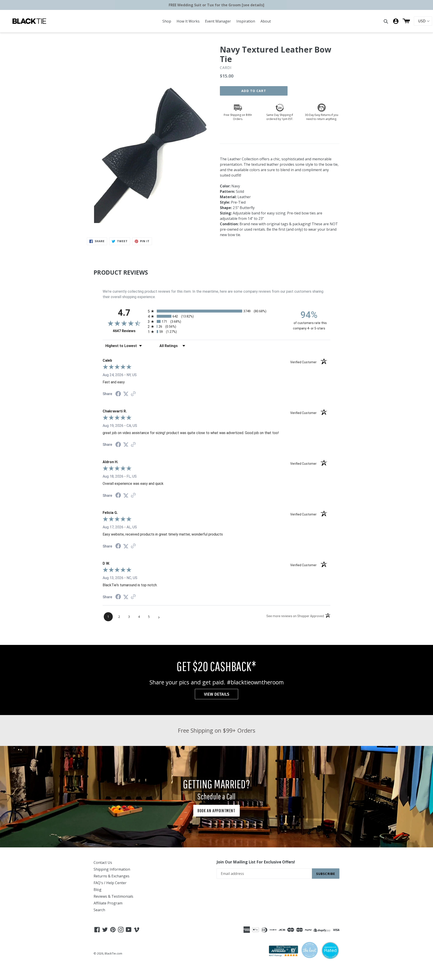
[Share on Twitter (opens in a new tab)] (126, 394)
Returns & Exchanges (111, 876)
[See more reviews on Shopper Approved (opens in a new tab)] (133, 394)
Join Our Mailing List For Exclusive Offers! (255, 862)
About (265, 21)
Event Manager (218, 21)
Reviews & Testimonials (113, 896)
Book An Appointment (216, 810)
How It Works (188, 21)
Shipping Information (112, 869)
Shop (166, 21)
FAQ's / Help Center (110, 882)
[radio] (216, 311)
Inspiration (245, 21)
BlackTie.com (113, 953)
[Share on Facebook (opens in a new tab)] (118, 394)
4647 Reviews (129, 331)
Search (99, 909)
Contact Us (103, 862)
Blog (97, 889)
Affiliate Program (108, 903)
